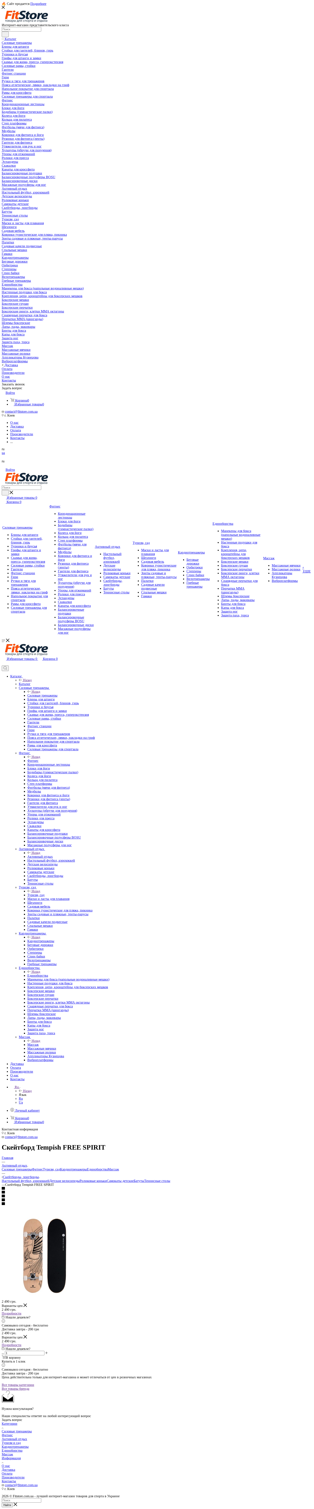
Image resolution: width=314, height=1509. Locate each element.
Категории (9, 1423)
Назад (27, 680)
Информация (11, 1458)
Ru (21, 1098)
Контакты (9, 1481)
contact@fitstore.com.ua (21, 411)
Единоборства (37, 975)
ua (3, 453)
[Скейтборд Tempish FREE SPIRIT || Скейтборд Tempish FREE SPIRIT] (44, 1297)
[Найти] (5, 34)
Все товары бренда (15, 1388)
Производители (13, 1477)
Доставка (8, 1469)
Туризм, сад (35, 895)
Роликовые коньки (93, 1181)
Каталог (25, 684)
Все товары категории (18, 1385)
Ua (21, 1102)
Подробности (11, 1313)
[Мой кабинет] (4, 663)
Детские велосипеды (64, 1181)
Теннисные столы (157, 1181)
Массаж (33, 1044)
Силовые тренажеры (42, 695)
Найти (7, 1505)
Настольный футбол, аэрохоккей (25, 1181)
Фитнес (32, 760)
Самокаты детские (120, 1181)
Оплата (7, 1473)
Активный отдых (40, 856)
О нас (6, 1466)
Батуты (139, 1181)
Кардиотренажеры (40, 941)
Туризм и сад (11, 1443)
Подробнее (38, 4)
